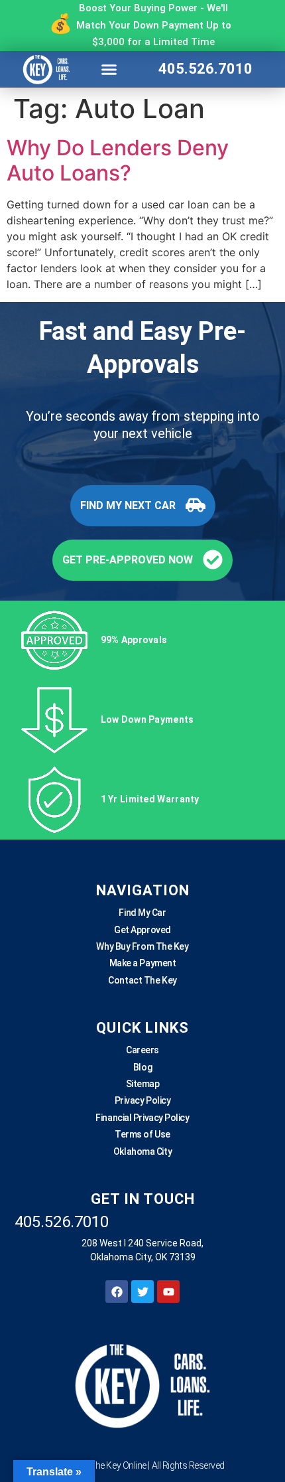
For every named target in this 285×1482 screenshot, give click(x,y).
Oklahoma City (142, 1151)
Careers (142, 1050)
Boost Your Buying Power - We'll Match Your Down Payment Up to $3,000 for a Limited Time (153, 25)
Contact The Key (142, 980)
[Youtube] (168, 1291)
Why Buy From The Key (142, 946)
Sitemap (143, 1083)
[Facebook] (116, 1291)
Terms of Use (142, 1134)
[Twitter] (142, 1291)
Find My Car (142, 912)
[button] (109, 69)
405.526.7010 (205, 68)
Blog (142, 1067)
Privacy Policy (143, 1100)
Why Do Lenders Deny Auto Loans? (118, 160)
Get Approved (142, 930)
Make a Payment (142, 963)
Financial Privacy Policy (142, 1117)
